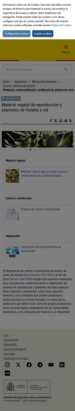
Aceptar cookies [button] (43, 33)
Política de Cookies (61, 25)
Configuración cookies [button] (17, 33)
